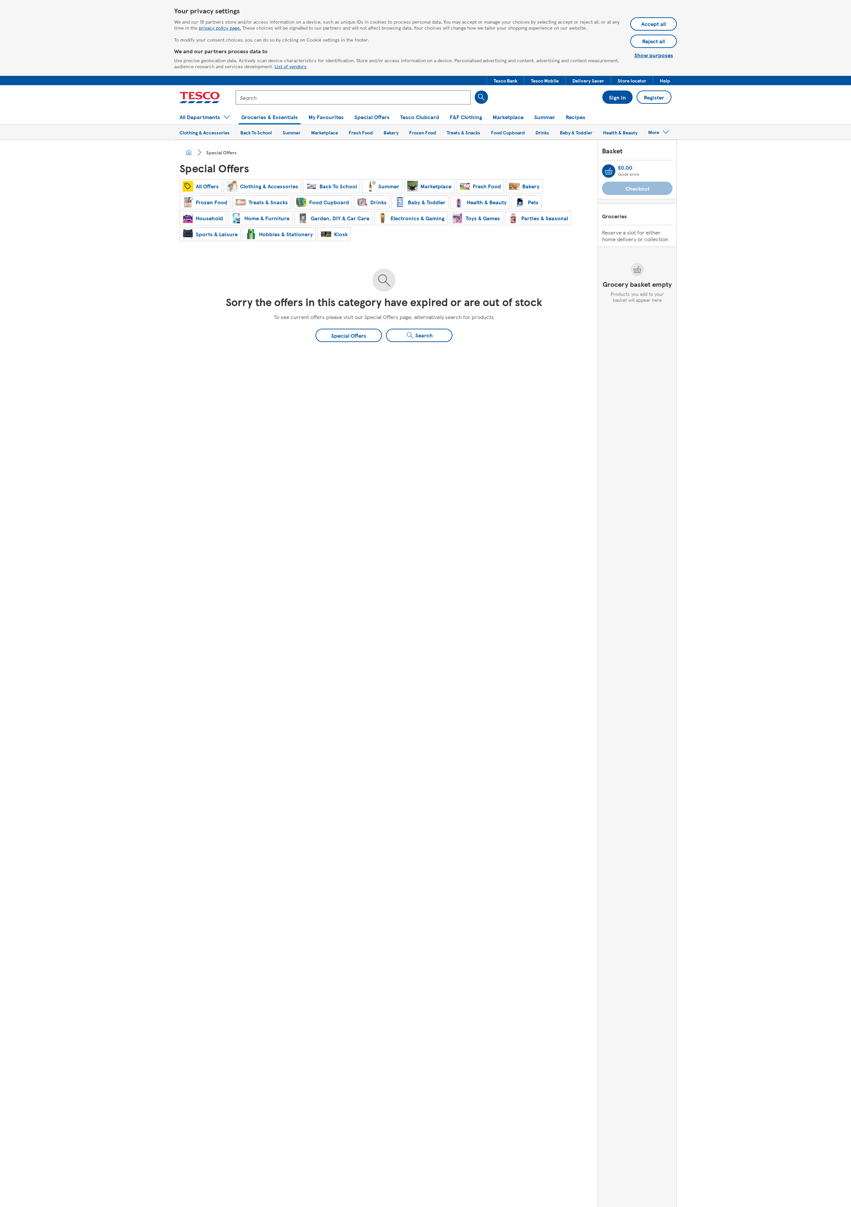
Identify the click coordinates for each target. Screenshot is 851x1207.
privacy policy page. (220, 27)
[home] (188, 152)
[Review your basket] (608, 171)
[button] (505, 80)
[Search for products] (481, 97)
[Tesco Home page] (200, 97)
